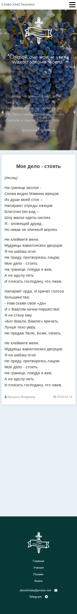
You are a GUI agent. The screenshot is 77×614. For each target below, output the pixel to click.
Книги (38, 581)
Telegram (35, 596)
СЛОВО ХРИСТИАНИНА (18, 4)
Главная (38, 561)
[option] (38, 115)
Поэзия (38, 574)
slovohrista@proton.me (35, 590)
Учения (38, 567)
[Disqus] (38, 457)
